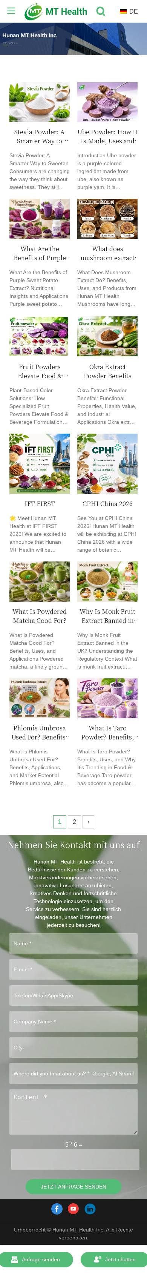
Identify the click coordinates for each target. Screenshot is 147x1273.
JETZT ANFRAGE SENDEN (73, 1187)
